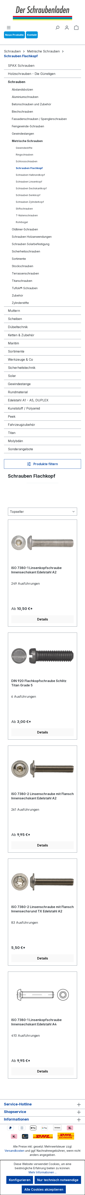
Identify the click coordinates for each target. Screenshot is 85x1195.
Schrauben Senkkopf (28, 195)
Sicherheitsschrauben (26, 251)
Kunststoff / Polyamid (24, 408)
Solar (12, 376)
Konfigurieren (19, 1180)
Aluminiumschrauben (25, 97)
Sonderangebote (20, 449)
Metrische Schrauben (27, 141)
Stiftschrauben (24, 208)
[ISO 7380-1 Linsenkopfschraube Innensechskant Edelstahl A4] (42, 995)
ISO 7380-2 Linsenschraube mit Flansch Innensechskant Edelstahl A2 (42, 796)
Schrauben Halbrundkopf (30, 174)
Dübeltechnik (18, 327)
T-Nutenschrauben (27, 215)
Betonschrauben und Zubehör (31, 104)
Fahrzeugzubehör (21, 425)
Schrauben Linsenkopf (29, 181)
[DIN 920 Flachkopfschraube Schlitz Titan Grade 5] (42, 656)
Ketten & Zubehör (21, 335)
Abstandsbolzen (22, 89)
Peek (11, 416)
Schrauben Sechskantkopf (31, 188)
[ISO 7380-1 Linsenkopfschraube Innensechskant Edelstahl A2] (42, 543)
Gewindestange (19, 384)
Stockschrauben (22, 266)
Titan (11, 433)
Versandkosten (14, 1150)
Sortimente (19, 258)
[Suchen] (57, 27)
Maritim (13, 343)
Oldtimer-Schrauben (25, 229)
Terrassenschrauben (25, 273)
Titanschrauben (22, 280)
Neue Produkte (14, 34)
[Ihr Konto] (67, 27)
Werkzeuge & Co (20, 359)
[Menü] (8, 27)
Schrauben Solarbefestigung (30, 244)
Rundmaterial (18, 392)
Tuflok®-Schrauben (25, 288)
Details (42, 619)
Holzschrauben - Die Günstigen (31, 74)
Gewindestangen (23, 133)
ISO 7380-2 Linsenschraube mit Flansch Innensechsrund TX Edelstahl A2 (42, 909)
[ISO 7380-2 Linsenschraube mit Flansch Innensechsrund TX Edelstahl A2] (42, 882)
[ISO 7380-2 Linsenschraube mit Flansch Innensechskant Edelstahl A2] (42, 769)
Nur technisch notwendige (57, 1180)
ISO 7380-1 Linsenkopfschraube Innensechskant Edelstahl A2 (36, 570)
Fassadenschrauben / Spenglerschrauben (39, 119)
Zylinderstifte (20, 302)
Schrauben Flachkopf (29, 168)
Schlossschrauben (26, 161)
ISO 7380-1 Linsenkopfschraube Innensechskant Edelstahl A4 (36, 1022)
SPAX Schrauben (21, 66)
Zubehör (17, 295)
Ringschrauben (24, 154)
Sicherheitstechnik (21, 368)
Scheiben (15, 319)
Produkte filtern (45, 464)
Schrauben (16, 82)
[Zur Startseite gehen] (42, 12)
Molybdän (15, 441)
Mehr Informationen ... (43, 1172)
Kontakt (32, 34)
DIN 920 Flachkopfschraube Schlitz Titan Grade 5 (38, 683)
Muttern (14, 311)
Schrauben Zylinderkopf (30, 201)
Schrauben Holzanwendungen (32, 236)
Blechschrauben (22, 111)
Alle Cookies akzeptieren (43, 1189)
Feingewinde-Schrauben (28, 126)
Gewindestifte (24, 147)
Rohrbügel (22, 222)
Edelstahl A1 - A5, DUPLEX (28, 400)
